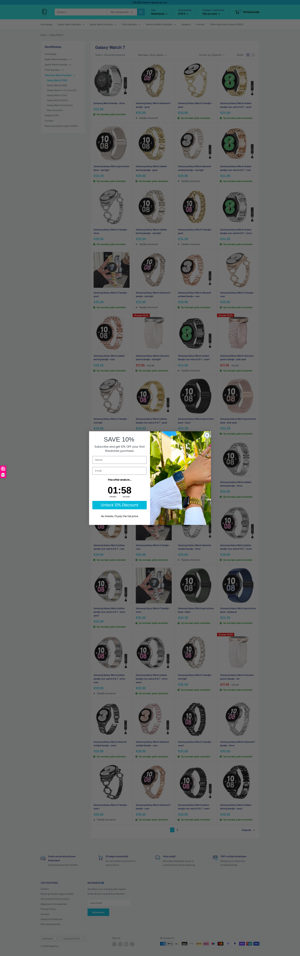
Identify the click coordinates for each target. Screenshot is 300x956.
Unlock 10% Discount (119, 505)
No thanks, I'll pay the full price (119, 516)
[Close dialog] (207, 435)
